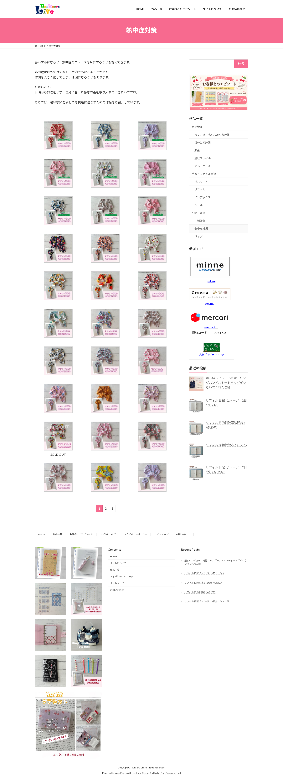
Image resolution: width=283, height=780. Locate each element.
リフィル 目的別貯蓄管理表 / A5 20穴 (203, 582)
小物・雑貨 (198, 213)
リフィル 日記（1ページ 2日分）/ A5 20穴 (206, 601)
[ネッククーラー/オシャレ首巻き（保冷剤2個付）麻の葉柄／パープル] (152, 490)
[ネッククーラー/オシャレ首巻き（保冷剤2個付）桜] (152, 449)
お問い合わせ (183, 534)
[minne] (210, 276)
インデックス (202, 197)
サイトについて (108, 534)
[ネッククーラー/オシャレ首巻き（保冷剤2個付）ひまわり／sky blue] (105, 490)
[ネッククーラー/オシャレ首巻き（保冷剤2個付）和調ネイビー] (58, 261)
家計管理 (197, 126)
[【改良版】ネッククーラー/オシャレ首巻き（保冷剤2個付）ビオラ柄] (105, 186)
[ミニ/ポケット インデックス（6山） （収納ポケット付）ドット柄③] (50, 635)
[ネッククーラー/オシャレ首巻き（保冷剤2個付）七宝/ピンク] (58, 411)
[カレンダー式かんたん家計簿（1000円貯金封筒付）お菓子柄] (86, 599)
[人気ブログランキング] (211, 350)
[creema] (209, 299)
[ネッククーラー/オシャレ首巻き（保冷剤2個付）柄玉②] (58, 374)
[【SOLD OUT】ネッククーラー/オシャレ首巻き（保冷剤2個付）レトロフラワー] (58, 449)
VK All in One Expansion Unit (166, 773)
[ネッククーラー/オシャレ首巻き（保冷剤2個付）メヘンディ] (105, 411)
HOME (41, 534)
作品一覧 (57, 534)
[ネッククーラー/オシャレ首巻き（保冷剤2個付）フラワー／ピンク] (58, 490)
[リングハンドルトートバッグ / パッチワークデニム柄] (86, 635)
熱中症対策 (201, 228)
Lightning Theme (140, 773)
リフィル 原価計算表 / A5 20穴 (199, 592)
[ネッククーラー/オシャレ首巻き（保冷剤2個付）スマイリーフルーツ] (152, 261)
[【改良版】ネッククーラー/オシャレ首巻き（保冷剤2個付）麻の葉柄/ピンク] (58, 186)
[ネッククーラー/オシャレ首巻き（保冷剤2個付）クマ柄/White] (152, 336)
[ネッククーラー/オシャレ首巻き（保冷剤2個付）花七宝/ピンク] (152, 411)
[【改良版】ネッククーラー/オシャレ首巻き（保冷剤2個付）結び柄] (152, 224)
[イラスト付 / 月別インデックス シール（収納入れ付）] (50, 599)
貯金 (197, 150)
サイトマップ (161, 534)
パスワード (201, 181)
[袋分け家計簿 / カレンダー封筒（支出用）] (50, 563)
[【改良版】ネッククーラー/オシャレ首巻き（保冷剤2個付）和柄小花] (152, 186)
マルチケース (202, 166)
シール (198, 205)
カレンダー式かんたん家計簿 (211, 134)
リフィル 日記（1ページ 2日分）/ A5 (204, 573)
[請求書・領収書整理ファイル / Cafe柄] (50, 671)
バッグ (198, 236)
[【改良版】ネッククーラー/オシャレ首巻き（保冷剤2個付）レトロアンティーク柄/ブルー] (105, 149)
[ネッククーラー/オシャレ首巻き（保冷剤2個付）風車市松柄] (105, 374)
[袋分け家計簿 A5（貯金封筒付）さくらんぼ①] (86, 671)
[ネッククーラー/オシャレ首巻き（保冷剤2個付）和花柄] (152, 299)
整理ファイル (202, 158)
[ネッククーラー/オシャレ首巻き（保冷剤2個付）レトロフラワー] (105, 336)
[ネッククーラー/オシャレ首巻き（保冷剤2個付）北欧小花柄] (105, 261)
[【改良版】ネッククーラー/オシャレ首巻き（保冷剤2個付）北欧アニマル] (58, 224)
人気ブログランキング (211, 354)
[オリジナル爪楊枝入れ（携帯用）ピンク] (86, 563)
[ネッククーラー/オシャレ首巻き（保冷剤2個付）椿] (105, 299)
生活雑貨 (199, 220)
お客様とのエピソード (81, 534)
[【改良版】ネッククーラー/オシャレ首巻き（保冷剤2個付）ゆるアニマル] (105, 224)
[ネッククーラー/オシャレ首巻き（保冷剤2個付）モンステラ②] (58, 336)
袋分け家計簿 (202, 142)
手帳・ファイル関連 (204, 173)
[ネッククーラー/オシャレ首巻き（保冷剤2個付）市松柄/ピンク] (105, 449)
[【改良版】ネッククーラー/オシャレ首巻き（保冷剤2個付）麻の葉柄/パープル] (152, 149)
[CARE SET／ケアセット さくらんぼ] (68, 725)
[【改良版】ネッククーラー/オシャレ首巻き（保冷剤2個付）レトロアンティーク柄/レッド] (58, 149)
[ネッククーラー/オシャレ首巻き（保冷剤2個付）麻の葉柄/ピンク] (152, 374)
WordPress (121, 773)
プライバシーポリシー (135, 534)
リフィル (199, 189)
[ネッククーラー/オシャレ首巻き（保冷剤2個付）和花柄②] (58, 299)
